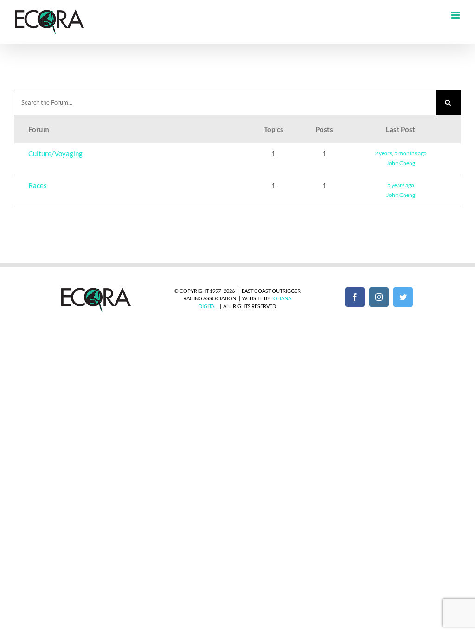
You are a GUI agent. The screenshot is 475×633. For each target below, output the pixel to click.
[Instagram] (379, 297)
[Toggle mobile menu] (456, 15)
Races (37, 185)
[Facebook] (355, 297)
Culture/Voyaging (55, 153)
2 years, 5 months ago (401, 153)
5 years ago (400, 185)
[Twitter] (403, 297)
